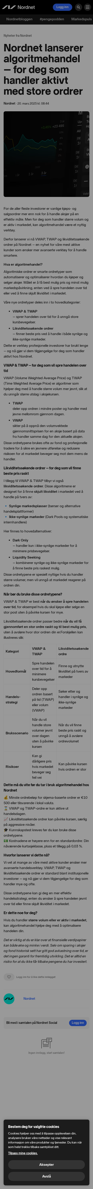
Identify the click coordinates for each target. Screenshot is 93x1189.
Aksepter (46, 1164)
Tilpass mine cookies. (23, 1153)
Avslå (46, 1176)
